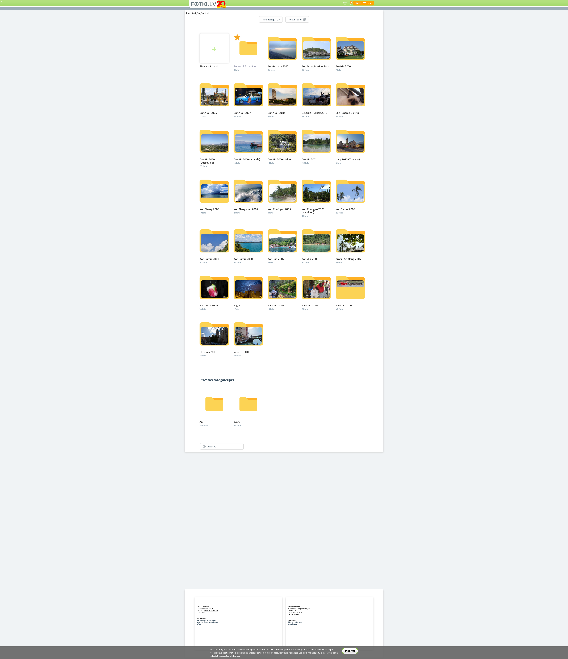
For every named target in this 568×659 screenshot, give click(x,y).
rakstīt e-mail (202, 612)
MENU (369, 3)
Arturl (205, 13)
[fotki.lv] (203, 5)
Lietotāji (191, 13)
